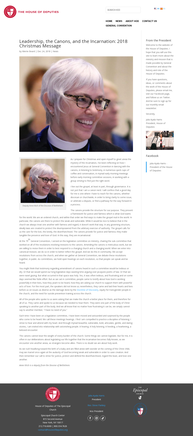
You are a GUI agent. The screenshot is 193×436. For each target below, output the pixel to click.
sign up (164, 101)
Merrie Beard (28, 51)
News (119, 21)
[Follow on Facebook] (90, 418)
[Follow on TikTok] (102, 418)
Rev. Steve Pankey (96, 405)
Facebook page (161, 93)
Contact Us (149, 21)
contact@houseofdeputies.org (53, 429)
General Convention (119, 26)
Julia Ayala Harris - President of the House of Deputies (161, 167)
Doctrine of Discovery (87, 289)
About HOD (132, 21)
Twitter (166, 97)
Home (109, 21)
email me (167, 90)
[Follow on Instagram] (96, 418)
